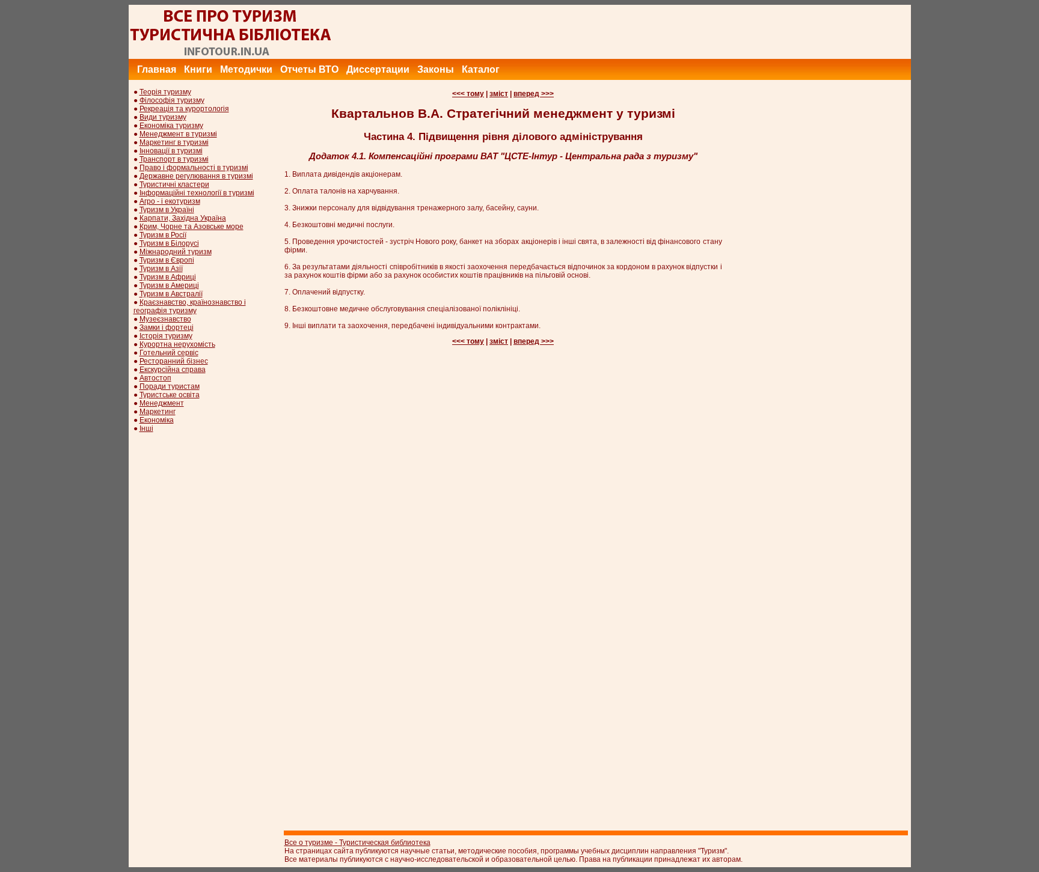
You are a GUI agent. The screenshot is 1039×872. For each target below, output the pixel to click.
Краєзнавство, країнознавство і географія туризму (189, 306)
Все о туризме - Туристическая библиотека (357, 842)
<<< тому (468, 94)
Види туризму (162, 117)
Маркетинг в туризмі (174, 142)
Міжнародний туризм (175, 252)
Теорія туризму (165, 92)
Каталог (481, 69)
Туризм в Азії (161, 268)
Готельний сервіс (168, 353)
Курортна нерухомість (177, 344)
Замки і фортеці (166, 327)
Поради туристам (169, 386)
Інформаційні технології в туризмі (196, 193)
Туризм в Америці (169, 285)
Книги (198, 69)
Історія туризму (165, 336)
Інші (146, 428)
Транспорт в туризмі (174, 159)
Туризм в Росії (162, 235)
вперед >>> (533, 94)
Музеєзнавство (165, 319)
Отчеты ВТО (309, 69)
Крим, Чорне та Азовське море (191, 226)
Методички (246, 69)
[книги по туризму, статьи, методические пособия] (231, 56)
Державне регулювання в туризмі (196, 176)
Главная (156, 69)
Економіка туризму (171, 125)
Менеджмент (161, 403)
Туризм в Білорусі (169, 243)
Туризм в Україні (166, 210)
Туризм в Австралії (171, 294)
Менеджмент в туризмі (178, 134)
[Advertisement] (692, 32)
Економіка (156, 420)
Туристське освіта (169, 395)
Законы (435, 69)
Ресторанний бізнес (173, 361)
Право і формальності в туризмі (193, 167)
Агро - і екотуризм (169, 201)
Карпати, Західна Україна (182, 218)
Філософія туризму (171, 100)
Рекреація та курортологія (184, 109)
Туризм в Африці (167, 277)
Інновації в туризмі (171, 151)
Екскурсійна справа (172, 369)
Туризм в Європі (166, 260)
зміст (498, 94)
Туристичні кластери (174, 184)
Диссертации (377, 69)
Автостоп (155, 378)
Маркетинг (157, 411)
